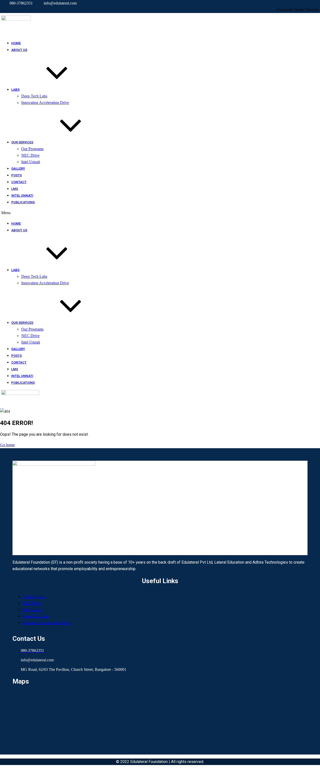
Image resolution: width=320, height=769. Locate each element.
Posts (16, 175)
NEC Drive (30, 155)
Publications (23, 202)
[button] (120, 213)
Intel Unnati (30, 162)
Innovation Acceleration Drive (45, 102)
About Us (19, 50)
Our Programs (32, 149)
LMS (14, 189)
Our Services (22, 142)
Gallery (18, 168)
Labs (15, 89)
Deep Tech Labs (34, 96)
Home (16, 43)
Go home (7, 445)
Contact (18, 182)
